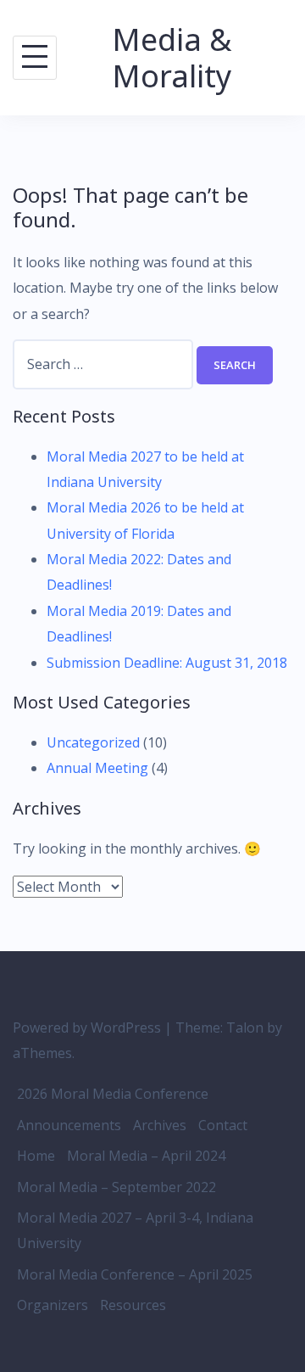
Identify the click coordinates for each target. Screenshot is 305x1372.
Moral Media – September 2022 (116, 1187)
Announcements (69, 1125)
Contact (222, 1125)
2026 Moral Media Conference (112, 1093)
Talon (244, 1027)
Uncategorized (93, 742)
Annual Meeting (97, 768)
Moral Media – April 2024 (146, 1155)
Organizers (52, 1305)
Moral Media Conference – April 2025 (134, 1274)
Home (36, 1155)
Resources (133, 1305)
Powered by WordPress (87, 1027)
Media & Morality (172, 58)
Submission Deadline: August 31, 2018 (167, 662)
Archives (159, 1125)
